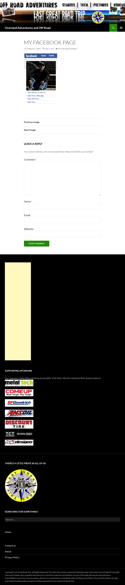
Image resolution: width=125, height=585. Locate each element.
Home (8, 532)
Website (28, 228)
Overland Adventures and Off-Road (28, 28)
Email (28, 215)
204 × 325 (49, 49)
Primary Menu (121, 28)
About (8, 551)
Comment (30, 159)
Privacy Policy (12, 557)
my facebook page (67, 49)
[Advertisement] (18, 311)
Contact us (10, 545)
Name (28, 201)
